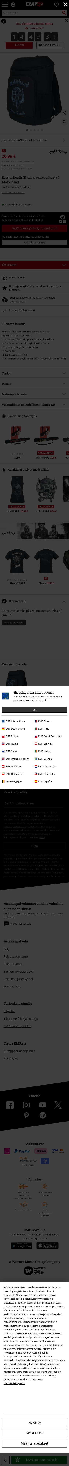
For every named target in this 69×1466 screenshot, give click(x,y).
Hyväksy (34, 1422)
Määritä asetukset (34, 1443)
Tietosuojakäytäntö (14, 1383)
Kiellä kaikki (34, 1433)
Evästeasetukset (35, 1375)
